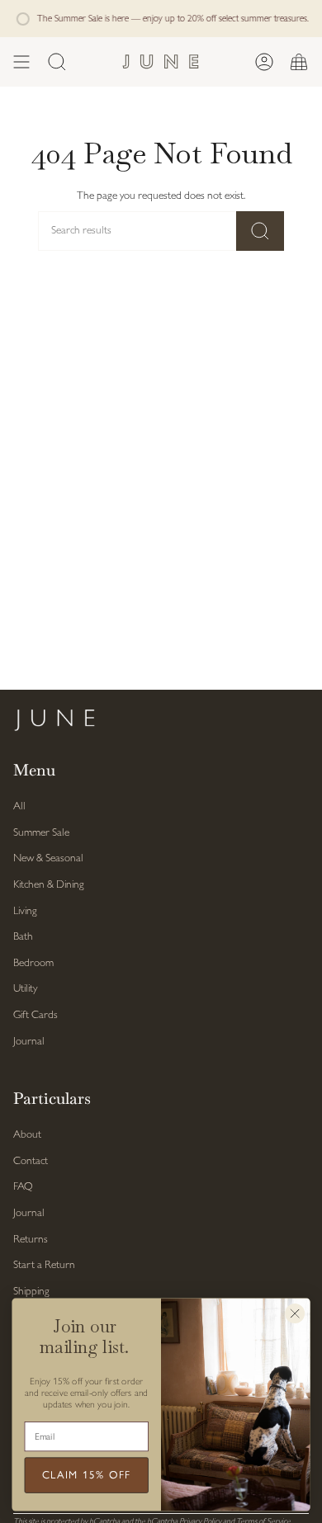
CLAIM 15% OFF (86, 1475)
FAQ (23, 1186)
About (27, 1134)
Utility (25, 988)
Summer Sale (41, 833)
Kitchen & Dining (48, 884)
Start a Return (44, 1265)
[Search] (260, 231)
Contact (30, 1161)
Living (25, 911)
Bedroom (33, 963)
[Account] (264, 62)
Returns (30, 1239)
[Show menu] (21, 62)
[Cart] (299, 62)
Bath (23, 936)
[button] (57, 62)
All (19, 806)
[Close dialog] (295, 1314)
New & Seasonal (48, 858)
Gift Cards (35, 1015)
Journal (29, 1041)
